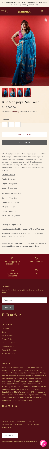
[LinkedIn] (20, 315)
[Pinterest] (15, 315)
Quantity (5, 120)
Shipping (15, 111)
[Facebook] (3, 315)
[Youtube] (11, 315)
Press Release (7, 335)
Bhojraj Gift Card (8, 353)
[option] (24, 50)
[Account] (41, 11)
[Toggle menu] (2, 11)
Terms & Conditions (9, 350)
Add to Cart (24, 134)
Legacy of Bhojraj (12, 441)
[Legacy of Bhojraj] (24, 11)
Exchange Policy (8, 343)
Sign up (8, 307)
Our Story (5, 328)
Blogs (4, 332)
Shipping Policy (8, 346)
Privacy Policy (7, 339)
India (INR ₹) (8, 435)
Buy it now (24, 142)
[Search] (7, 11)
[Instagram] (7, 315)
